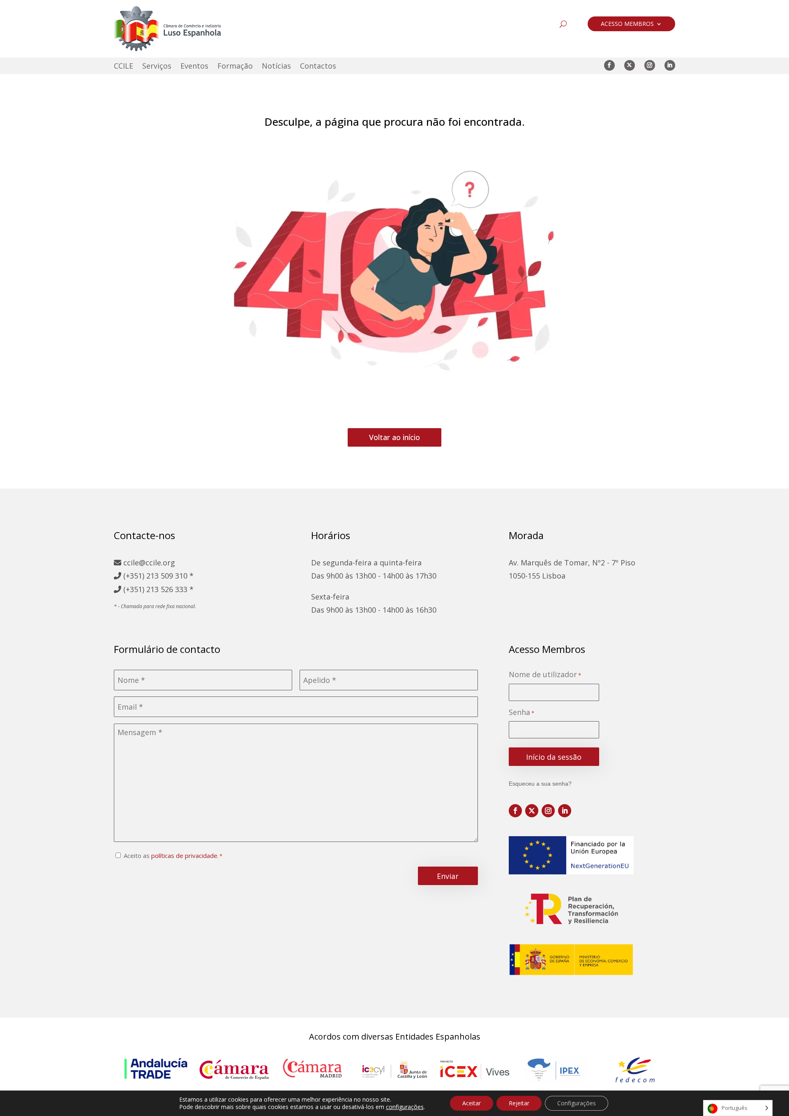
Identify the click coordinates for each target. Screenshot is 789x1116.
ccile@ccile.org (148, 562)
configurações (405, 1107)
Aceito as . (171, 855)
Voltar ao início (394, 437)
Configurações (576, 1103)
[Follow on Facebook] (609, 65)
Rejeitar (519, 1103)
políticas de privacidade (184, 855)
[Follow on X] (629, 65)
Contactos (318, 67)
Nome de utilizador (545, 674)
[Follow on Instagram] (649, 65)
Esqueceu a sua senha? (540, 783)
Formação (235, 67)
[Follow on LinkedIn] (669, 65)
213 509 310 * (170, 576)
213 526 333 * (170, 589)
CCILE (123, 67)
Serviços (156, 67)
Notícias (276, 67)
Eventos (194, 67)
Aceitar (471, 1103)
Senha (521, 712)
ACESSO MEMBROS (627, 24)
